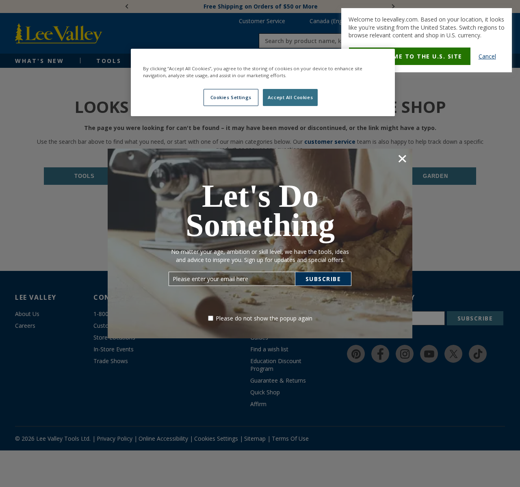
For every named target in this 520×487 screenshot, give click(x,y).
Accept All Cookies (290, 97)
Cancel (487, 56)
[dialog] (426, 40)
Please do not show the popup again (264, 318)
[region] (263, 82)
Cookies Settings (230, 97)
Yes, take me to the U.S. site (409, 56)
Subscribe (323, 279)
